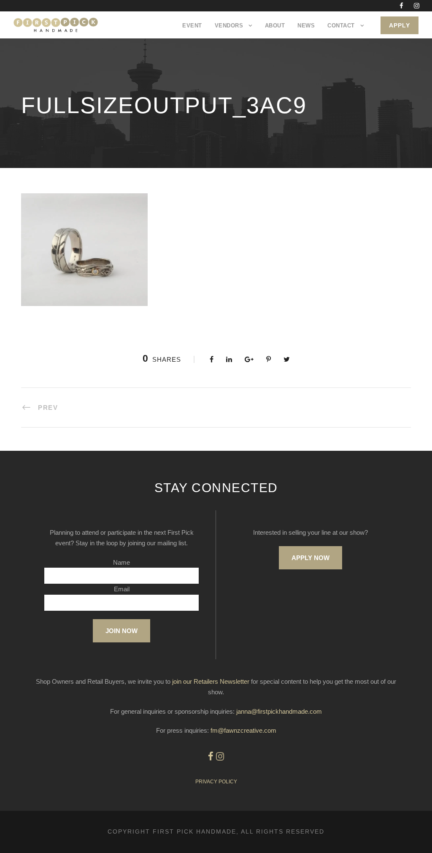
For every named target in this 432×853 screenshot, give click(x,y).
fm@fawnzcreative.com (243, 730)
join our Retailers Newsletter (210, 681)
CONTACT (341, 25)
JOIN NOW (121, 630)
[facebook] (401, 5)
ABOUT (275, 25)
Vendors (229, 25)
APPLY (399, 25)
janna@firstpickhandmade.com (279, 711)
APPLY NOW (310, 557)
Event (192, 25)
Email (122, 589)
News (306, 25)
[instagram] (416, 5)
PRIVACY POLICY (216, 782)
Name (121, 562)
